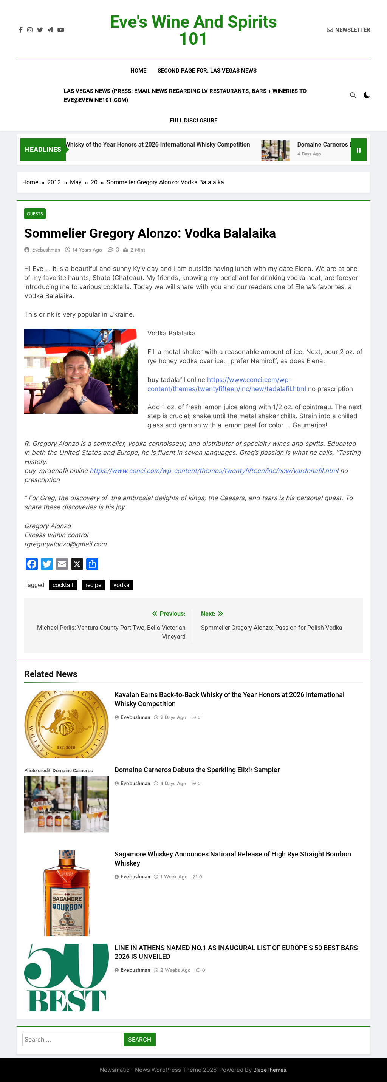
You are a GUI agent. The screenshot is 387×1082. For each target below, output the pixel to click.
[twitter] (40, 30)
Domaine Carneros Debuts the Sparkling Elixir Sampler (197, 770)
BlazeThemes (269, 1070)
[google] (50, 30)
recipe (93, 585)
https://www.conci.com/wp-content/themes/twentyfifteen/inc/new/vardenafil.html (214, 471)
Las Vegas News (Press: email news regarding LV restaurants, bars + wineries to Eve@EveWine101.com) (185, 96)
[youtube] (61, 30)
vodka (121, 585)
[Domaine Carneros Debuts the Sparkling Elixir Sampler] (255, 154)
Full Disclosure (193, 120)
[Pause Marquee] (359, 149)
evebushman (46, 249)
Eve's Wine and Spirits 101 (193, 30)
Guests (35, 213)
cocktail (63, 585)
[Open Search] (353, 95)
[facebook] (21, 30)
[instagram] (30, 30)
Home (138, 70)
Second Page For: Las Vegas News (207, 70)
